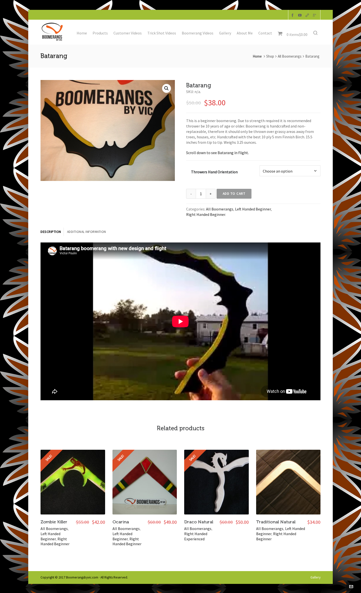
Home (257, 56)
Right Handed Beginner (205, 214)
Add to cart (234, 194)
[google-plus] (315, 15)
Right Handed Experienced (195, 536)
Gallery (315, 577)
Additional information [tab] (86, 232)
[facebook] (293, 15)
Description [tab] (51, 232)
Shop (270, 56)
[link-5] (307, 15)
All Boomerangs (290, 56)
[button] (166, 88)
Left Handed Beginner (253, 209)
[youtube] (300, 15)
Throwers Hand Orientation (214, 171)
